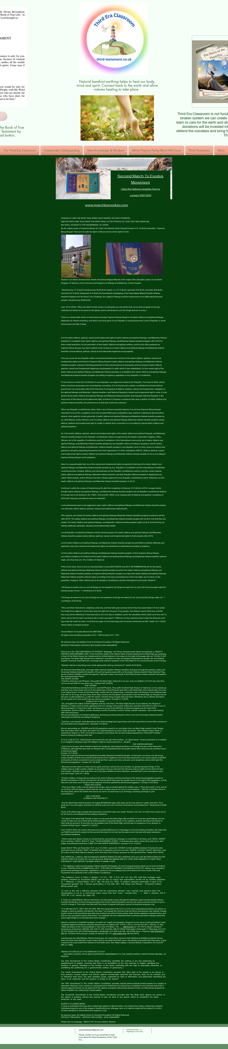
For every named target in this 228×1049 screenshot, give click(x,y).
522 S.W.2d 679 (157, 931)
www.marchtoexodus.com (106, 205)
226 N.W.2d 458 (119, 933)
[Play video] (134, 259)
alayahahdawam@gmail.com (91, 1030)
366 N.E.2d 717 (129, 927)
